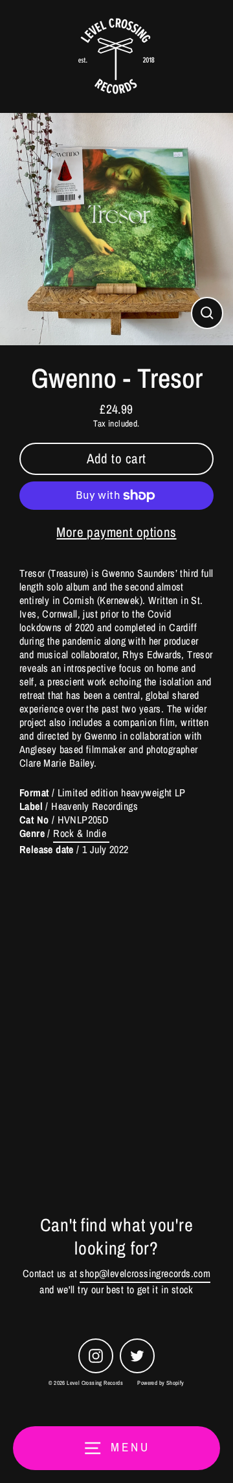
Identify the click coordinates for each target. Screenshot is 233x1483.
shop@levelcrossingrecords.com (145, 1273)
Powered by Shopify (160, 1383)
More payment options (116, 532)
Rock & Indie (81, 833)
